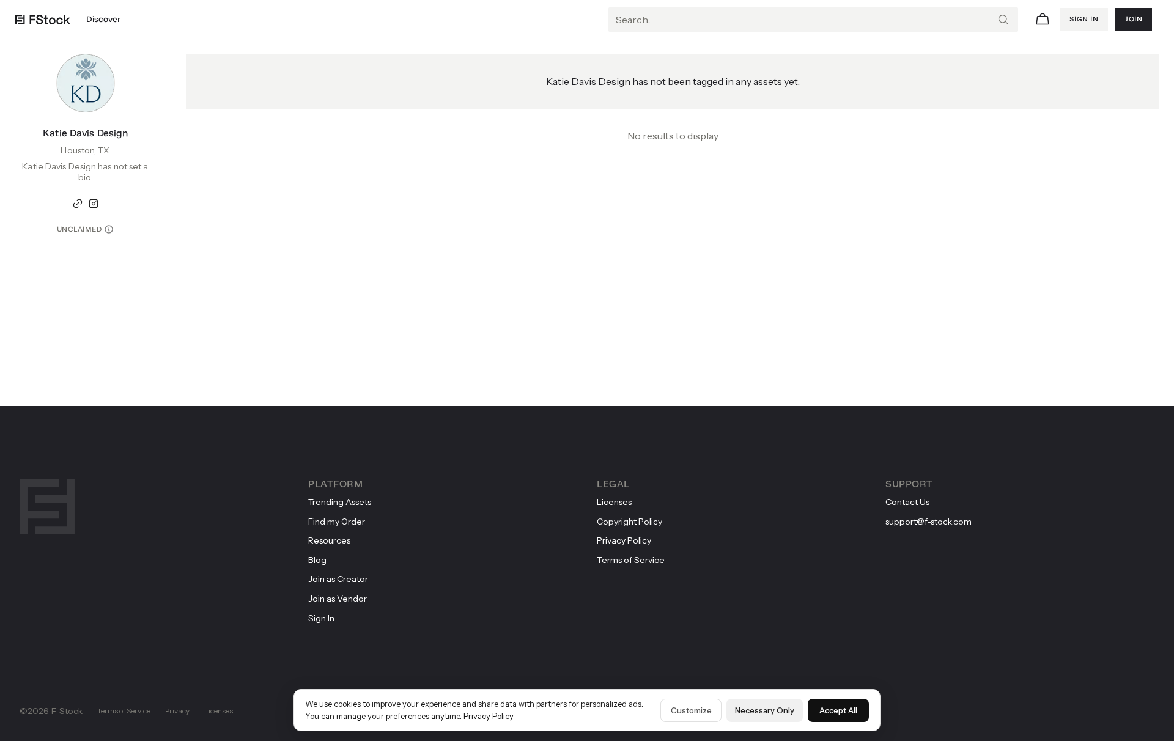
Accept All (838, 710)
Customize (691, 710)
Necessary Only (764, 710)
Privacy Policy (488, 716)
